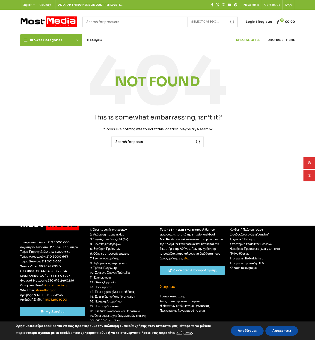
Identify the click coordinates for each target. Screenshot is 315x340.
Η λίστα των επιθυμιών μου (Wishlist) (185, 306)
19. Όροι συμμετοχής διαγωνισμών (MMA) (118, 316)
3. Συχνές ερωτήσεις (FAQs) (109, 239)
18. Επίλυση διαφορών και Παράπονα (115, 311)
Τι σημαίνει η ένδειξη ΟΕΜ (247, 263)
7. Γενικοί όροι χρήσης (104, 258)
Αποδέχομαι (247, 330)
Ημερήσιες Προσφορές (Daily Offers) (255, 249)
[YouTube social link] (229, 5)
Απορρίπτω (281, 330)
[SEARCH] (232, 22)
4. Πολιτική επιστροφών (105, 244)
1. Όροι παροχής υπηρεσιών (108, 230)
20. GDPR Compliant (105, 321)
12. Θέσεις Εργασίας (103, 282)
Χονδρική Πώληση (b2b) (246, 230)
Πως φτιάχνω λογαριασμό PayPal (182, 311)
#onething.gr (46, 290)
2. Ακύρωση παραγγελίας (107, 234)
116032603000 (55, 300)
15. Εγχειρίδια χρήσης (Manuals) (112, 297)
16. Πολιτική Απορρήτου (106, 301)
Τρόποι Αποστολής (172, 296)
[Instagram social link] (223, 5)
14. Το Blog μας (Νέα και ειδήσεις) (113, 292)
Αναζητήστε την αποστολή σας (180, 301)
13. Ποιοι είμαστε (101, 287)
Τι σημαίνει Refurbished (247, 258)
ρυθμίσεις (184, 333)
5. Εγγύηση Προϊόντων (105, 249)
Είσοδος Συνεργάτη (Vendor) (249, 234)
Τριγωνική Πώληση (242, 239)
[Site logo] (49, 21)
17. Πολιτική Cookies (104, 306)
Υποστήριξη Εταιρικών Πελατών (251, 244)
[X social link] (218, 5)
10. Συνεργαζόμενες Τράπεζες (110, 273)
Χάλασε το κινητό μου (244, 268)
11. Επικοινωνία (100, 277)
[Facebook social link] (212, 5)
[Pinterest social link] (236, 5)
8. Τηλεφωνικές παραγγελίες (109, 263)
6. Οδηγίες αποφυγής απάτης (109, 254)
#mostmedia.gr (56, 285)
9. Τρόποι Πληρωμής (103, 268)
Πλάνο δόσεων (240, 254)
